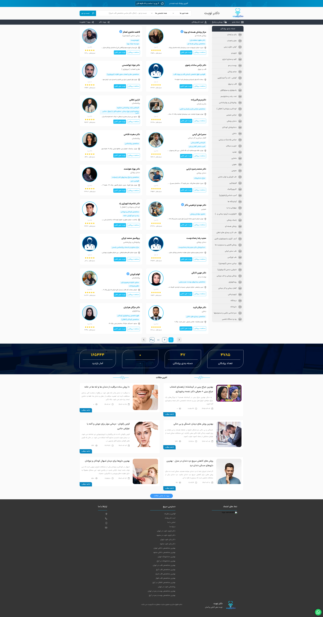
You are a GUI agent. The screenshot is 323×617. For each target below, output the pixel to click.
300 (152, 339)
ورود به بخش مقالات (161, 496)
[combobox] (181, 13)
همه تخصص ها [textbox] (161, 13)
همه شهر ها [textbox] (184, 13)
